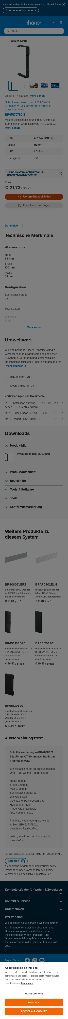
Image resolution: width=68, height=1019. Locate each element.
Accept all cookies (34, 1011)
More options (34, 993)
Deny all (34, 1002)
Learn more (27, 983)
